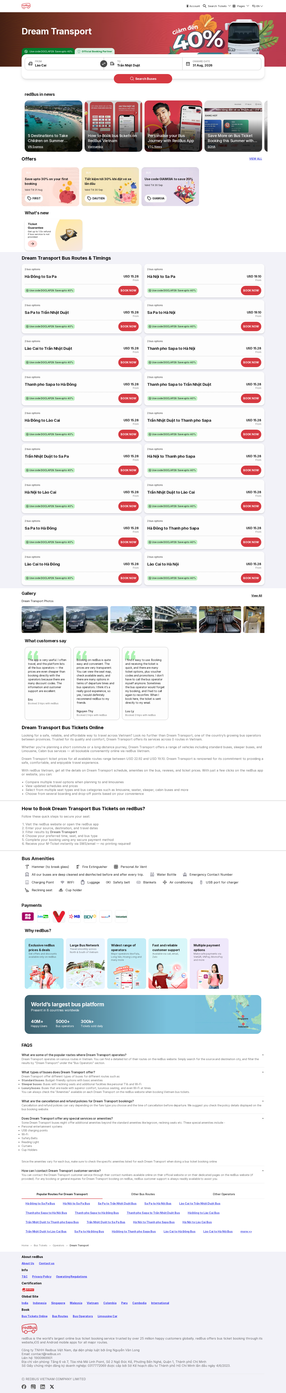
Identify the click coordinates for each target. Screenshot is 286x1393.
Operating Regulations (71, 1276)
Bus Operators (83, 1316)
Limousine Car (108, 1316)
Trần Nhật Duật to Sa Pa (47, 456)
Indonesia (39, 1303)
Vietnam (93, 1303)
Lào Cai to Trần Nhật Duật (48, 348)
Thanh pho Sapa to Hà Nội (171, 348)
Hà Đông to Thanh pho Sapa (173, 528)
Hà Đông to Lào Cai (42, 420)
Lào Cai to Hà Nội (163, 564)
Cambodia (139, 1303)
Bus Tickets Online (34, 1316)
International (160, 1303)
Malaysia (76, 1303)
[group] (53, 234)
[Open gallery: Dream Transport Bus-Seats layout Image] (220, 619)
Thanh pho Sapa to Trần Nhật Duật (179, 384)
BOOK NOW (128, 290)
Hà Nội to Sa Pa (161, 276)
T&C (24, 1276)
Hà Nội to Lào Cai (40, 492)
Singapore (58, 1303)
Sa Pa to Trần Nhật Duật (47, 312)
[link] (50, 186)
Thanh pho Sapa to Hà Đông (50, 384)
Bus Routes (60, 1316)
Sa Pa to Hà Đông (41, 528)
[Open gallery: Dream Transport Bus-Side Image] (131, 619)
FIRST (36, 198)
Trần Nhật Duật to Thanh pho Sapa (179, 420)
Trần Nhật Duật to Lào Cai (171, 492)
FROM (38, 61)
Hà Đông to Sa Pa (41, 276)
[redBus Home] (26, 6)
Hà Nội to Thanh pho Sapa (171, 456)
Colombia (110, 1303)
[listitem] (29, 172)
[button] (103, 63)
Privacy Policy (41, 1276)
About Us (28, 1263)
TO (119, 61)
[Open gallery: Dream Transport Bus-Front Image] (43, 619)
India (25, 1303)
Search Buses (145, 79)
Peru (124, 1303)
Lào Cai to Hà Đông (42, 564)
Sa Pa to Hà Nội (161, 312)
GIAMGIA (158, 198)
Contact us (46, 1263)
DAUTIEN (98, 198)
